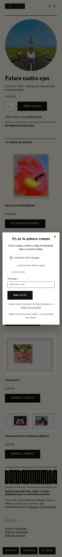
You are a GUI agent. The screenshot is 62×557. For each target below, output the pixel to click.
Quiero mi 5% (20, 295)
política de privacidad (31, 308)
